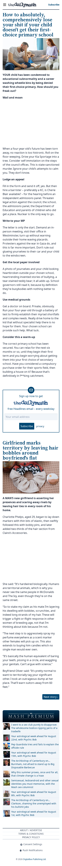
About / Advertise (31, 830)
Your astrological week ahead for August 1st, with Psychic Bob (33, 813)
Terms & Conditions (31, 833)
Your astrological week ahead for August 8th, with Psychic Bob (33, 793)
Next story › (51, 697)
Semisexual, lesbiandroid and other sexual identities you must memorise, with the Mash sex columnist (35, 784)
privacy (40, 426)
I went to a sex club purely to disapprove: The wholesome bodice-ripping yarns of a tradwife (34, 728)
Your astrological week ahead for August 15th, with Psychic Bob (33, 754)
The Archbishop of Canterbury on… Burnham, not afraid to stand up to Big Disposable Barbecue (32, 764)
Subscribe (27, 426)
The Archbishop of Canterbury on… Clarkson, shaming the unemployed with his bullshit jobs (33, 803)
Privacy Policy (31, 837)
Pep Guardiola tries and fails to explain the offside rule (35, 746)
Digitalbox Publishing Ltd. (34, 859)
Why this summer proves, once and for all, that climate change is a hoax (34, 774)
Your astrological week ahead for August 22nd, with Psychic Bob (33, 738)
